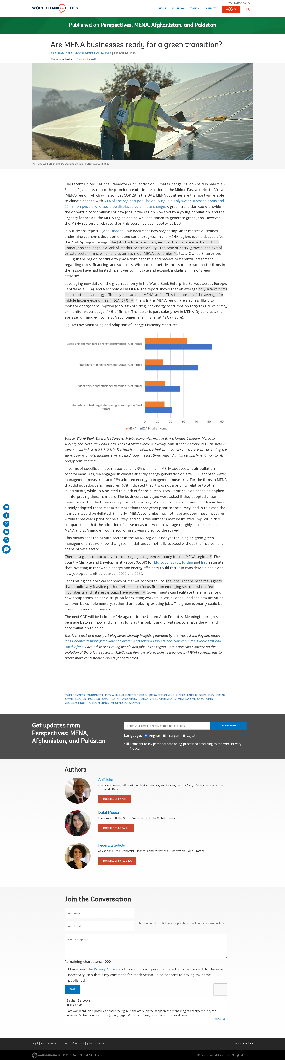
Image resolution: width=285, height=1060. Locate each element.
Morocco (161, 562)
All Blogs (178, 8)
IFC (81, 1055)
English (69, 59)
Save (72, 989)
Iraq (204, 562)
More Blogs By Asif (114, 799)
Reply (218, 1019)
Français (81, 59)
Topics (194, 8)
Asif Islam (57, 53)
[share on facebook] (6, 515)
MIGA (89, 1055)
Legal (35, 1043)
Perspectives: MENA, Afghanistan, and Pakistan (158, 25)
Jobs (89, 1043)
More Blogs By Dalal (116, 828)
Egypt (175, 562)
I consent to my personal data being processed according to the (185, 746)
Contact (210, 8)
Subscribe (229, 725)
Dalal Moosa (75, 53)
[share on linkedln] (6, 532)
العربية (92, 59)
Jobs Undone (113, 231)
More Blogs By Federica (117, 860)
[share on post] (6, 524)
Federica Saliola (99, 53)
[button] (248, 9)
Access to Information (72, 1043)
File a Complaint (244, 1043)
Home (162, 8)
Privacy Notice (106, 969)
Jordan (187, 562)
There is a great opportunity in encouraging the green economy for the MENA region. (137, 556)
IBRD (66, 1055)
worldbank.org (239, 3)
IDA (74, 1055)
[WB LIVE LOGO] (231, 10)
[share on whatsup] (6, 540)
